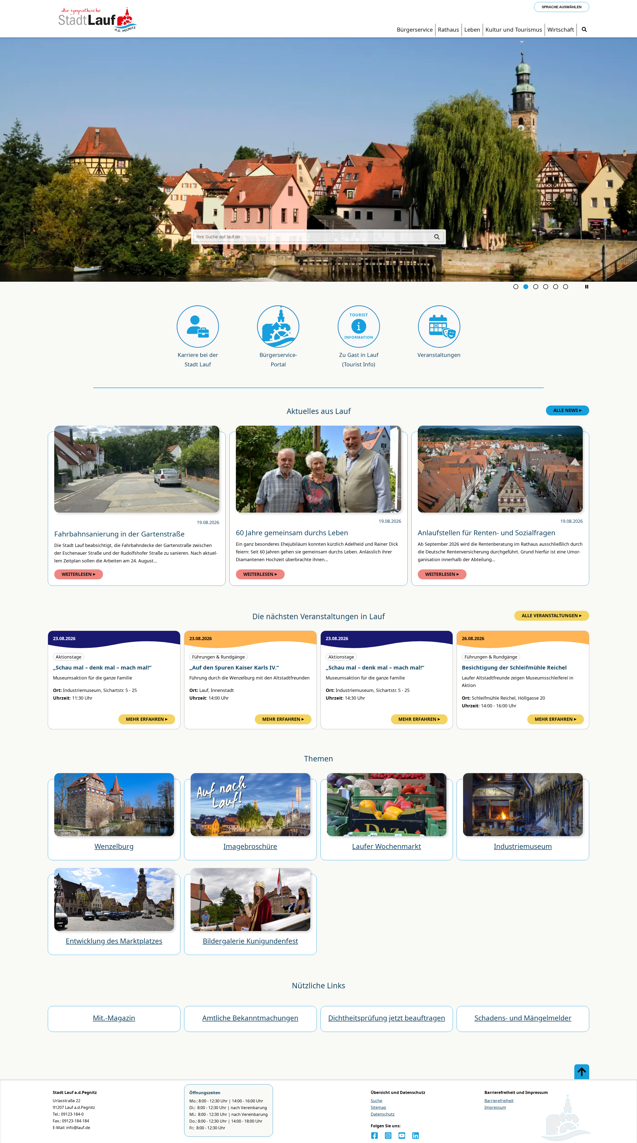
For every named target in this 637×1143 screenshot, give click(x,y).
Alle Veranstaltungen (550, 615)
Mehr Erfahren (145, 719)
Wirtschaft (560, 29)
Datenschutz (383, 1114)
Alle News (565, 410)
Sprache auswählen (562, 7)
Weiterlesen (77, 574)
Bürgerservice (415, 29)
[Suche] (584, 29)
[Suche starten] (437, 237)
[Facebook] (374, 1135)
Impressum (495, 1107)
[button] (586, 286)
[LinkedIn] (415, 1135)
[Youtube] (402, 1135)
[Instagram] (388, 1135)
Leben (472, 29)
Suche (376, 1100)
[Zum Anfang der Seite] (581, 1071)
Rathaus (448, 29)
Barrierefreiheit (499, 1100)
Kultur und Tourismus (513, 29)
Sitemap (378, 1107)
